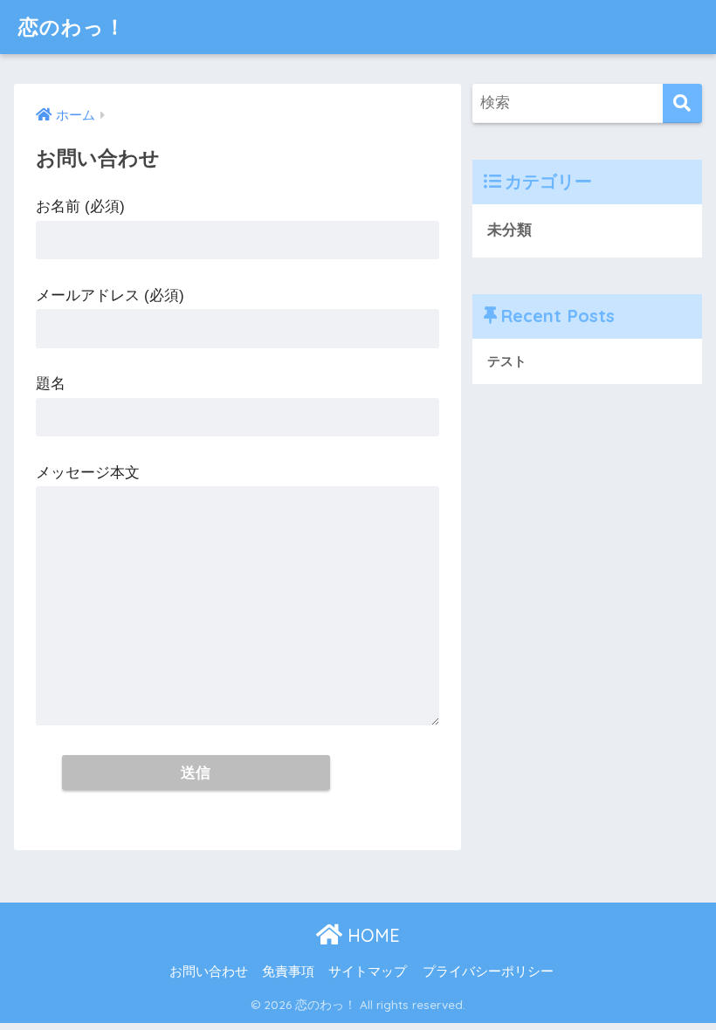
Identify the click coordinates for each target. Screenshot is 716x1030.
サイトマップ (367, 971)
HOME (371, 935)
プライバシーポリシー (488, 971)
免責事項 (288, 971)
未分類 (509, 230)
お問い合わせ (208, 971)
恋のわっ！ (72, 26)
